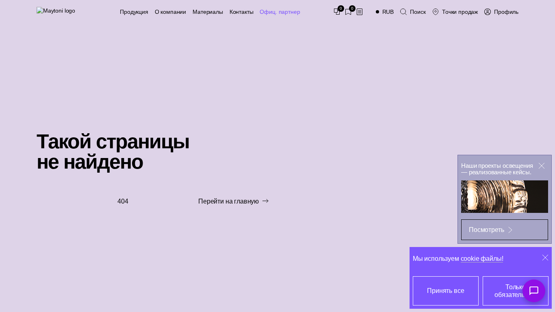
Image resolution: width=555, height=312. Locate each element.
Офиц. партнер (280, 12)
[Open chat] (533, 291)
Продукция (134, 12)
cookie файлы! (482, 258)
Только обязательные (515, 291)
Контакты (242, 12)
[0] (337, 12)
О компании (170, 12)
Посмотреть (486, 229)
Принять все (445, 290)
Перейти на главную (228, 201)
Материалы (208, 12)
